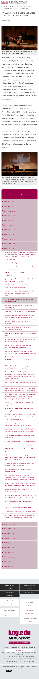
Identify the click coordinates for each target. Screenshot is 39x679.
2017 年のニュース (9, 244)
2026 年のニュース (10, 201)
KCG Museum (29, 610)
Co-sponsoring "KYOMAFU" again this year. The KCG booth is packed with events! (19, 346)
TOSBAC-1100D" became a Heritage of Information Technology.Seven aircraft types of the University (20, 484)
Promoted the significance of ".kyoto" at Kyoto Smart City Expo (18, 410)
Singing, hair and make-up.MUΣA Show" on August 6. (20, 383)
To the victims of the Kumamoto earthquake (18, 445)
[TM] (19, 637)
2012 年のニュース (9, 538)
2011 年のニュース (9, 543)
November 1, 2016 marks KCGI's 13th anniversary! (19, 311)
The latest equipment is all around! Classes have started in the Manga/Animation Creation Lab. (19, 316)
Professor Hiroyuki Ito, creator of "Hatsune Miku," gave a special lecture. (19, 268)
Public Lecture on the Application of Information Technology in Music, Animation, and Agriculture (19, 430)
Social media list (9, 595)
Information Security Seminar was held (16, 263)
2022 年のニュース (10, 220)
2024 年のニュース (10, 211)
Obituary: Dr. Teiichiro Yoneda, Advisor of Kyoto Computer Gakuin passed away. (19, 404)
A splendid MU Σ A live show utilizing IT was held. (19, 511)
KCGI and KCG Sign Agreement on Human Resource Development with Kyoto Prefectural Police (20, 424)
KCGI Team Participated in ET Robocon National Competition (19, 274)
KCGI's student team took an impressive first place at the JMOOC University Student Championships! (20, 497)
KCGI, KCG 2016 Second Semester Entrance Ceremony (18, 322)
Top (4, 6)
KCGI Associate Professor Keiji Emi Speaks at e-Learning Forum (19, 306)
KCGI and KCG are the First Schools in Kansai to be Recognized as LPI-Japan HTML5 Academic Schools (20, 293)
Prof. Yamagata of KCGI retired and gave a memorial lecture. (17, 470)
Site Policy (29, 588)
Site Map (10, 588)
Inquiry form (19, 650)
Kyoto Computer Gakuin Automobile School (10, 611)
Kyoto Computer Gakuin (10, 601)
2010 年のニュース (9, 547)
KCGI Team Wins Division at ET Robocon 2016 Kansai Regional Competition (18, 328)
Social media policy (10, 592)
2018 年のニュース (9, 239)
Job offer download (9, 585)
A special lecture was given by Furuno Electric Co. (20, 441)
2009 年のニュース (10, 552)
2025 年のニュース (10, 206)
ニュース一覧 (9, 6)
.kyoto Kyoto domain (29, 592)
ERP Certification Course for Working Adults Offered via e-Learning (18, 490)
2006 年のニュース (10, 566)
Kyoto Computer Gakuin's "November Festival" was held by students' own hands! (20, 280)
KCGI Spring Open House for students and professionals (17, 503)
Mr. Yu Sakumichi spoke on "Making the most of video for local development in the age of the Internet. (19, 518)
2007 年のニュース (9, 561)
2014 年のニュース (9, 529)
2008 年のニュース (10, 557)
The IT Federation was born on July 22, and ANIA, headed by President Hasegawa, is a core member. (20, 389)
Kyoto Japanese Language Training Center (29, 601)
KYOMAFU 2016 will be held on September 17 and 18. (19, 450)
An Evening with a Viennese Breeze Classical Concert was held (18, 300)
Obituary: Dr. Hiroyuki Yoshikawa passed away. (19, 507)
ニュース (19, 194)
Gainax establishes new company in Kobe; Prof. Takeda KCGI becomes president (19, 464)
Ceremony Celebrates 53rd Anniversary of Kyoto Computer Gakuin (19, 436)
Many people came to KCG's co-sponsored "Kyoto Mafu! (20, 334)
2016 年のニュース (9, 248)
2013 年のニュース (9, 533)
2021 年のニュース (9, 225)
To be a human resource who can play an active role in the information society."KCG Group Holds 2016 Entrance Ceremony (19, 457)
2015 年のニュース (9, 524)
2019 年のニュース (9, 234)
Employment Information (29, 585)
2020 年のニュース (10, 229)
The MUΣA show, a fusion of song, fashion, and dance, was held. (19, 361)
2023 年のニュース (10, 215)
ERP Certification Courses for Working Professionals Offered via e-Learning (16, 367)
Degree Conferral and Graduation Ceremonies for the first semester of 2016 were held (19, 340)
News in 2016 (18, 6)
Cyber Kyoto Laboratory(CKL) (29, 618)
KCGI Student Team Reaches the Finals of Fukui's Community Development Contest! (19, 286)
